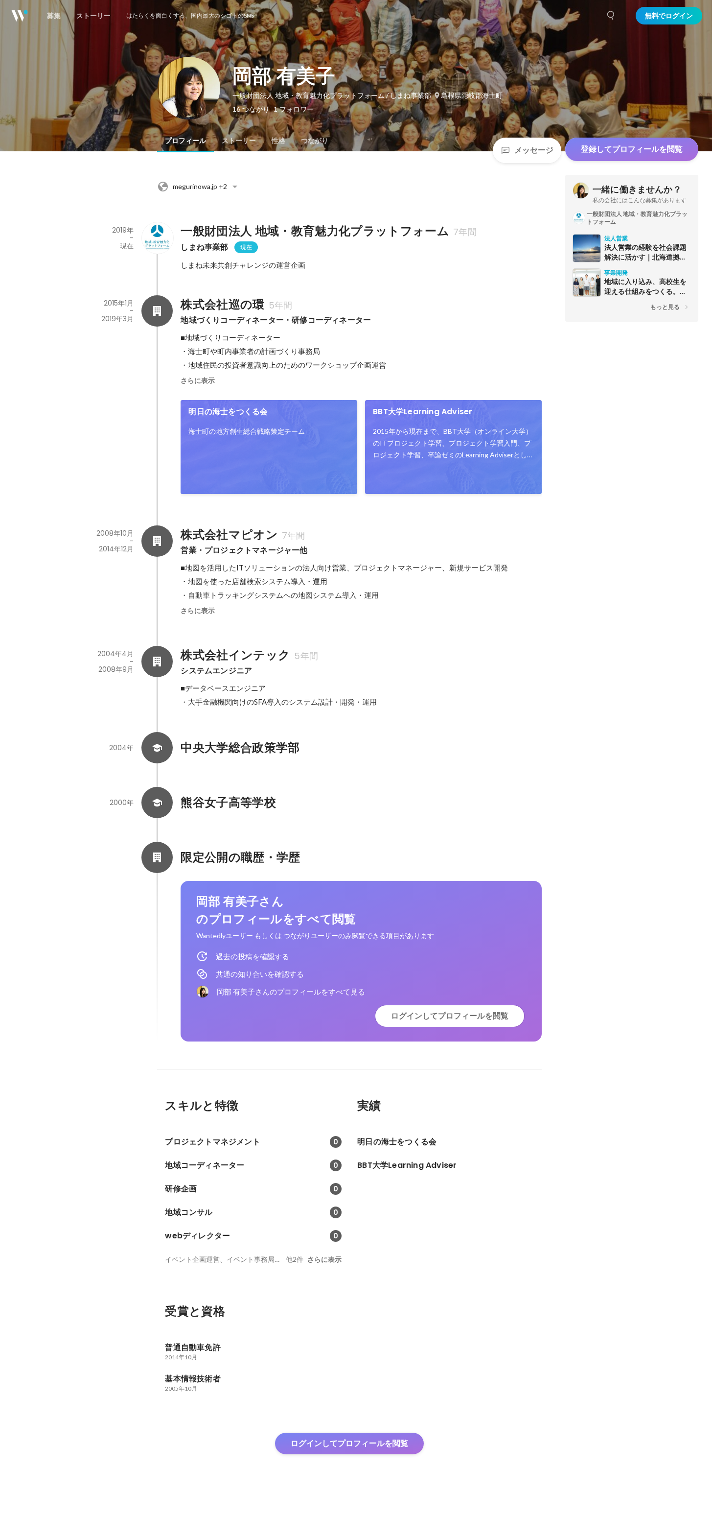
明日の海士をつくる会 (228, 411)
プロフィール (185, 140)
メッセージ (533, 150)
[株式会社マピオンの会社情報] (157, 541)
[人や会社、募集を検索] (611, 15)
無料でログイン (669, 16)
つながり (314, 140)
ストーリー (239, 140)
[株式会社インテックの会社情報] (157, 661)
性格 (278, 140)
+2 (200, 186)
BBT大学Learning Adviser (422, 411)
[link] (269, 447)
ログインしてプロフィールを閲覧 (449, 1015)
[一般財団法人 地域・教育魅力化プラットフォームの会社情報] (157, 238)
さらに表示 (198, 380)
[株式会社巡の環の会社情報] (157, 311)
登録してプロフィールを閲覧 (632, 149)
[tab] (185, 140)
